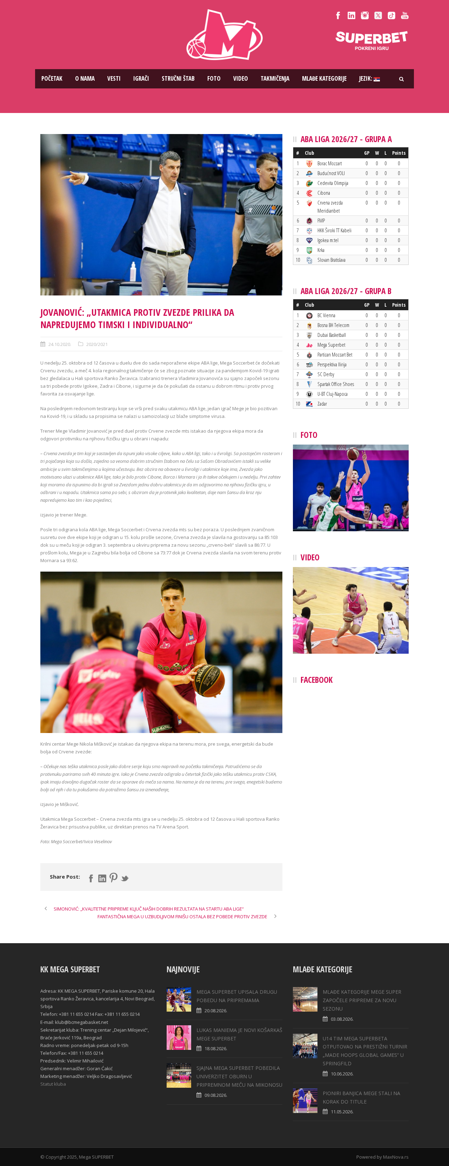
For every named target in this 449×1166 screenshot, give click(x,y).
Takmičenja (275, 78)
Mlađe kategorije (324, 78)
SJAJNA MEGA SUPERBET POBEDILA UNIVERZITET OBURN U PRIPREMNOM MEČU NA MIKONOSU (239, 1076)
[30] (161, 214)
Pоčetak (51, 78)
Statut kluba (53, 1084)
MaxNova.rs (396, 1157)
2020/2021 (97, 344)
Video (240, 78)
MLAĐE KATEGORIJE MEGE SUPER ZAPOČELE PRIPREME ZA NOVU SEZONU (362, 1000)
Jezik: (366, 78)
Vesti (114, 78)
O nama (85, 78)
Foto (214, 78)
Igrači (141, 78)
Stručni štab (178, 78)
